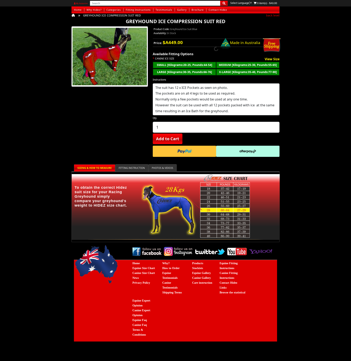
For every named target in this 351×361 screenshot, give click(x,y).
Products (197, 263)
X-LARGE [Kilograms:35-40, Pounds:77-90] (248, 72)
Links (223, 287)
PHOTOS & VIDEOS (162, 168)
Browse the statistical (232, 292)
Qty (155, 118)
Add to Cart (167, 138)
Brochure (198, 10)
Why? (166, 263)
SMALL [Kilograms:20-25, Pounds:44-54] (184, 65)
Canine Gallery (201, 277)
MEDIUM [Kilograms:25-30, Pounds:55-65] (248, 65)
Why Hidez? (94, 10)
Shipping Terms (172, 292)
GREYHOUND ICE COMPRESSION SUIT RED (112, 15)
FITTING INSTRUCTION (132, 168)
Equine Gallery (201, 273)
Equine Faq (139, 320)
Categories (113, 10)
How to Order (171, 268)
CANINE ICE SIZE (164, 58)
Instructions (159, 79)
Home (78, 10)
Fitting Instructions (138, 10)
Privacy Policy (141, 282)
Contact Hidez (218, 10)
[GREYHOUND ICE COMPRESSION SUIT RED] (110, 57)
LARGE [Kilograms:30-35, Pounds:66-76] (184, 72)
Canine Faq (139, 325)
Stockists (197, 268)
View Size (272, 59)
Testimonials (164, 10)
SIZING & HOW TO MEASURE (94, 168)
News (135, 277)
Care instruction (202, 282)
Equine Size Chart (143, 268)
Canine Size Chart (143, 273)
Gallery (182, 10)
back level (273, 15)
